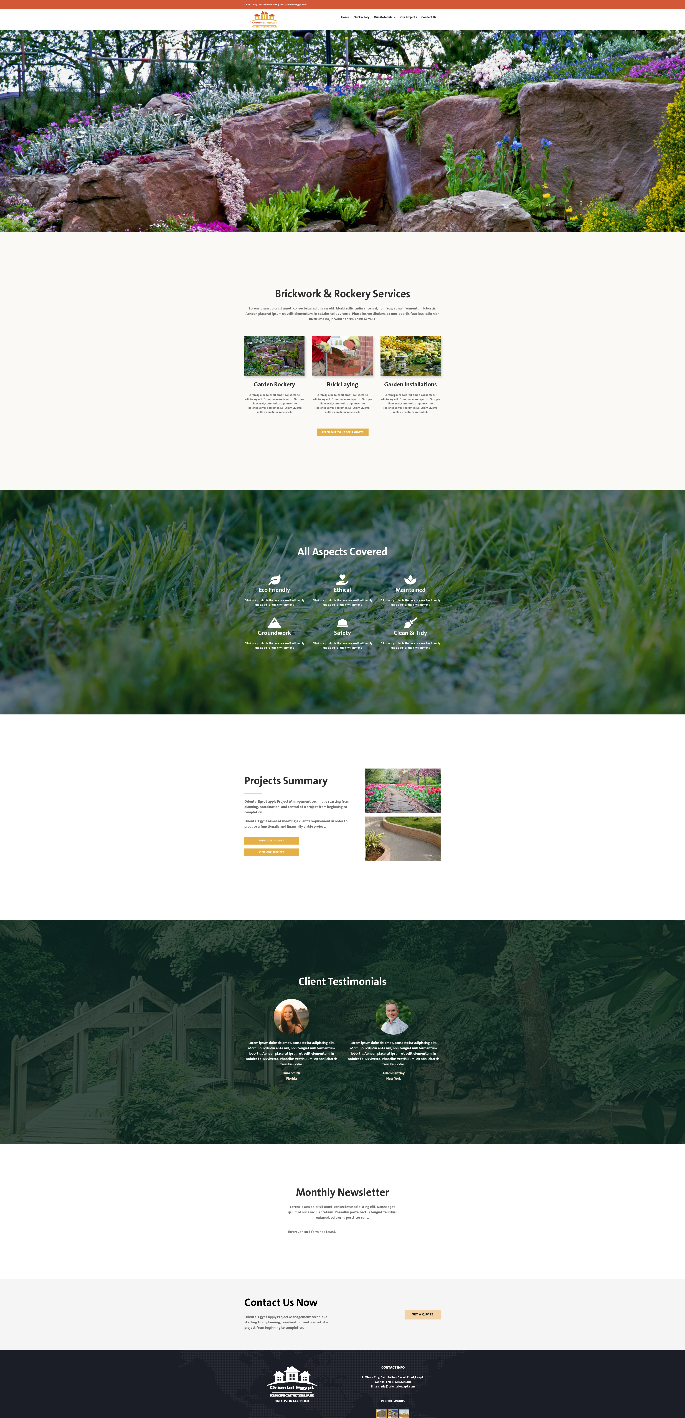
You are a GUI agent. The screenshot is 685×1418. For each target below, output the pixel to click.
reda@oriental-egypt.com (293, 4)
